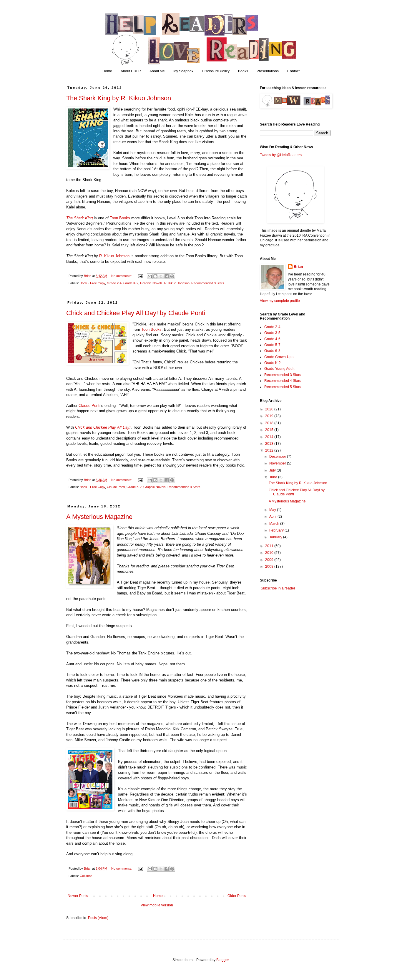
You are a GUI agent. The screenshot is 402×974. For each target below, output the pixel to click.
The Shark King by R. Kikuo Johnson (118, 98)
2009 (269, 560)
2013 (269, 444)
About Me (157, 71)
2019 (269, 416)
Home (107, 71)
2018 (269, 423)
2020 (269, 409)
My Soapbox (183, 71)
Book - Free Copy (92, 283)
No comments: (122, 276)
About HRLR (131, 71)
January (276, 537)
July (273, 470)
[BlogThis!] (155, 276)
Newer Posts (78, 896)
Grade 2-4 (114, 283)
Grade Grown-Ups (278, 357)
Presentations (268, 71)
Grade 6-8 (272, 351)
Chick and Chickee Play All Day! (103, 427)
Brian (298, 267)
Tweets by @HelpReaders (281, 155)
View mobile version (157, 905)
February (277, 530)
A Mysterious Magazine (99, 516)
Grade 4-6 (272, 339)
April (273, 516)
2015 (269, 430)
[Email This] (150, 276)
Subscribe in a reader (278, 588)
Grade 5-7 (272, 345)
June (273, 477)
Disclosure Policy (216, 71)
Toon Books (120, 218)
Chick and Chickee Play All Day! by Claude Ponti (135, 313)
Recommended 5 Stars (282, 387)
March (274, 524)
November (278, 463)
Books (243, 71)
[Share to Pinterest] (172, 276)
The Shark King (79, 218)
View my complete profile (280, 301)
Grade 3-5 (272, 333)
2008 (269, 566)
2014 (269, 437)
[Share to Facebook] (167, 276)
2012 (269, 450)
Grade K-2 (130, 283)
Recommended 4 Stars (183, 487)
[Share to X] (161, 276)
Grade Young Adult (279, 369)
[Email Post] (140, 276)
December (278, 457)
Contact (293, 71)
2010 (269, 553)
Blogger (222, 960)
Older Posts (236, 896)
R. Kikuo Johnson (114, 256)
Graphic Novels (151, 283)
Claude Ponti (89, 405)
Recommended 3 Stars (207, 283)
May (273, 510)
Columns (86, 876)
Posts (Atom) (98, 918)
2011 (269, 546)
